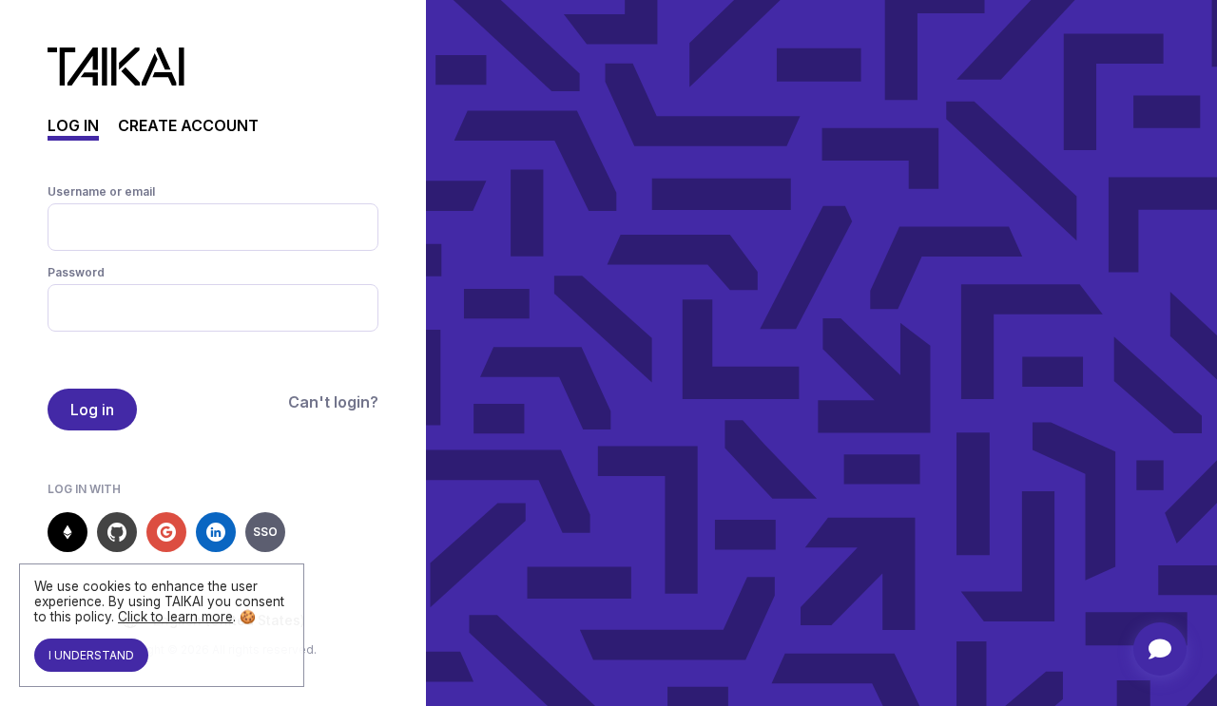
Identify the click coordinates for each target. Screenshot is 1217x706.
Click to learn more (175, 616)
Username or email (101, 191)
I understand (91, 655)
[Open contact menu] (1160, 649)
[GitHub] (117, 532)
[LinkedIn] (216, 532)
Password (76, 272)
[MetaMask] (67, 532)
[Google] (166, 532)
